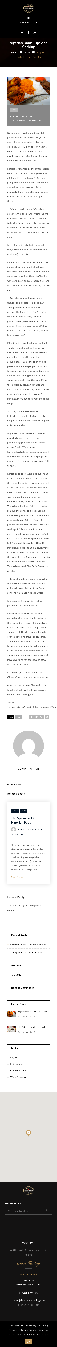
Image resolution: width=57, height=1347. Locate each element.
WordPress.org (18, 1076)
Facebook (28, 32)
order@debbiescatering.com (29, 1300)
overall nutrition (20, 664)
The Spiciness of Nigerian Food (26, 952)
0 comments (21, 120)
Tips (18, 717)
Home (14, 52)
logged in (26, 905)
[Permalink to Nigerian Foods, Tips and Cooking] (28, 103)
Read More (17, 877)
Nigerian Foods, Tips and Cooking (28, 944)
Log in (13, 1057)
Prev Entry (17, 784)
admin (15, 116)
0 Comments (17, 834)
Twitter (22, 32)
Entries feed (16, 1063)
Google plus (34, 32)
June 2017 (15, 974)
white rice (32, 600)
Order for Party (28, 22)
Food (27, 52)
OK (28, 1342)
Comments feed (18, 1070)
